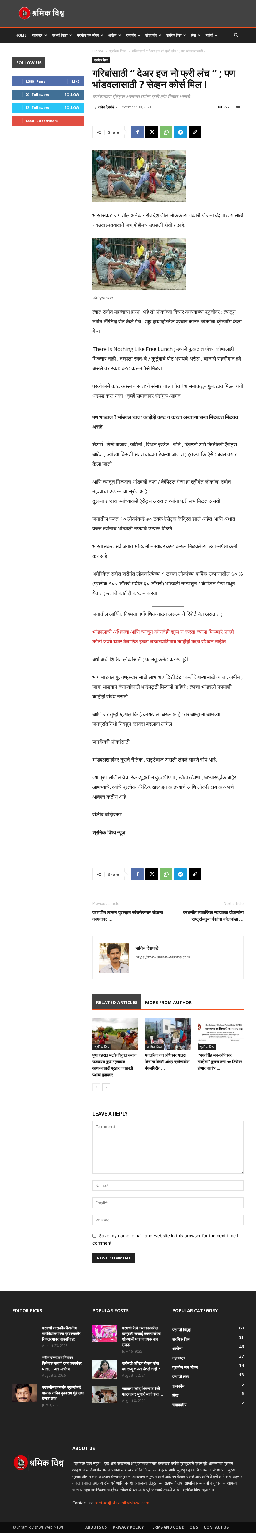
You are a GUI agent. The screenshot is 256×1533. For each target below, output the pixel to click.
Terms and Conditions (174, 1527)
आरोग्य (112, 35)
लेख (193, 35)
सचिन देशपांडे (106, 107)
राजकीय (131, 35)
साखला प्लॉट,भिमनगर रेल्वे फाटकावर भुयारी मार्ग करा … (142, 1391)
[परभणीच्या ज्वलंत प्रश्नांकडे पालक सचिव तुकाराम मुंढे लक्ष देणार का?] (24, 1393)
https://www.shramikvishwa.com (163, 957)
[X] (151, 132)
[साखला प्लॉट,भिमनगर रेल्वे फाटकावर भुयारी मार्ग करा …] (104, 1394)
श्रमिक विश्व (173, 35)
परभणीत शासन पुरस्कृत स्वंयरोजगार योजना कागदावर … (127, 915)
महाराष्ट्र (37, 35)
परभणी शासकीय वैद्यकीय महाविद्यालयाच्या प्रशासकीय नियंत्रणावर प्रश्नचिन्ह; (61, 1333)
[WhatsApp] (166, 132)
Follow (72, 94)
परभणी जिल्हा (59, 35)
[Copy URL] (195, 132)
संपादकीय (151, 35)
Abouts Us (96, 1527)
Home (20, 35)
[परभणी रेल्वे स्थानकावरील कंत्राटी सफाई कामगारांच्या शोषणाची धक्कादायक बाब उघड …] (104, 1333)
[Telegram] (180, 132)
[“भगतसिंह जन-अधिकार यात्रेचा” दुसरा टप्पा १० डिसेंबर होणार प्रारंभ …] (221, 1034)
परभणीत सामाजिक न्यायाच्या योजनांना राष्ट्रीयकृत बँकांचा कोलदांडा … (213, 915)
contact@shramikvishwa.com (121, 1503)
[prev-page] (96, 1087)
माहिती (209, 35)
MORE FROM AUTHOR (168, 1002)
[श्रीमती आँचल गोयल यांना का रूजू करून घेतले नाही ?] (104, 1369)
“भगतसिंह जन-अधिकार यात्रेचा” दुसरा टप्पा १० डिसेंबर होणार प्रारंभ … (220, 1061)
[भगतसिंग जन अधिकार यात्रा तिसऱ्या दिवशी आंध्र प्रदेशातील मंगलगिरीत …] (168, 1034)
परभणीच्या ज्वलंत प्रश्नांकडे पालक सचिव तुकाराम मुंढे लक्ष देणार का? (63, 1392)
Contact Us (216, 1527)
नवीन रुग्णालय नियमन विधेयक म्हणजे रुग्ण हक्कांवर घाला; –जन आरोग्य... (62, 1363)
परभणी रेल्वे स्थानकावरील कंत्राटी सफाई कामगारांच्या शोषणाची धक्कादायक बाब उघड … (141, 1336)
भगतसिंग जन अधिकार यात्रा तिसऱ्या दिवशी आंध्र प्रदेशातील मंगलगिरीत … (167, 1061)
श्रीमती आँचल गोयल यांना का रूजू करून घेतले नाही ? (141, 1366)
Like (75, 81)
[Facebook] (137, 132)
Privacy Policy (128, 1527)
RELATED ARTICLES (117, 1002)
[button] (236, 35)
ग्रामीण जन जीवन (88, 35)
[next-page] (106, 1087)
